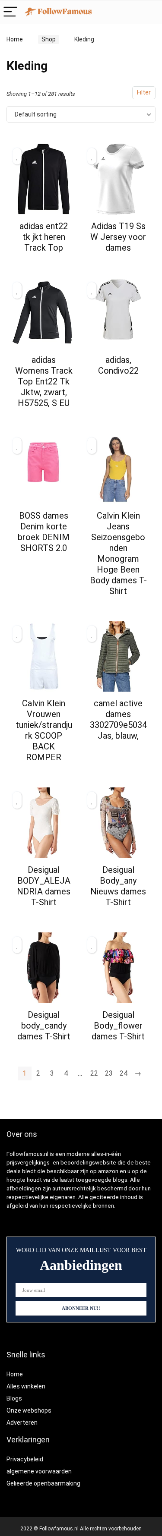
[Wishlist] (151, 12)
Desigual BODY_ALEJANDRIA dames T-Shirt (43, 886)
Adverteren (22, 1422)
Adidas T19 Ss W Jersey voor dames (118, 237)
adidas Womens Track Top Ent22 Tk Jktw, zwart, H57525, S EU (44, 381)
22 (94, 1073)
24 (123, 1073)
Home (14, 39)
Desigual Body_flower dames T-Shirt (118, 1026)
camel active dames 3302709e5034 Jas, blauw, (118, 719)
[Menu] (10, 12)
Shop (48, 39)
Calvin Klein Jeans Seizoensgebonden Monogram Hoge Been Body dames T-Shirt (118, 553)
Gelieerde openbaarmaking (43, 1483)
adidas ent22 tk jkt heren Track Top (43, 237)
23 (109, 1073)
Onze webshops (28, 1410)
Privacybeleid (24, 1459)
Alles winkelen (25, 1386)
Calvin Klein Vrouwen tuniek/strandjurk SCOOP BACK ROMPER (44, 730)
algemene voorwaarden (39, 1471)
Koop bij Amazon (44, 263)
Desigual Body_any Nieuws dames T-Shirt (118, 886)
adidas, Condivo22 (118, 365)
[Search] (132, 12)
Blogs (14, 1398)
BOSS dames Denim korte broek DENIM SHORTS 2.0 (44, 531)
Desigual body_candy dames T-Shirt (43, 1026)
